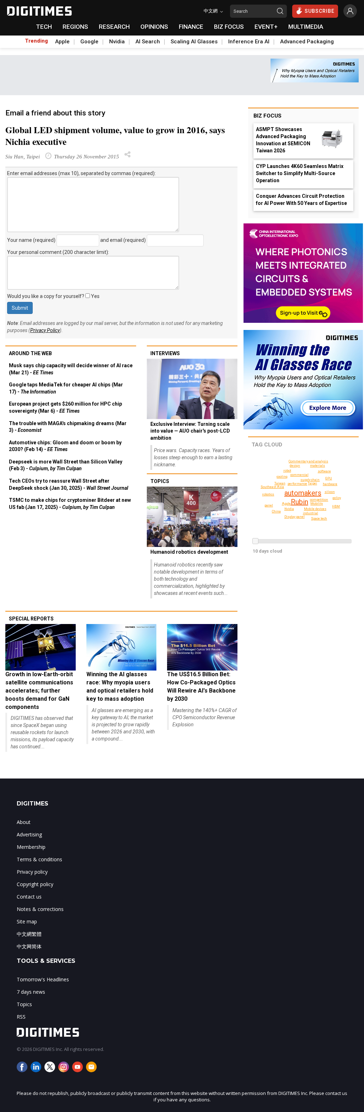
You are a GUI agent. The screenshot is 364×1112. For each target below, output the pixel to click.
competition (319, 499)
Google (89, 41)
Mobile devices (315, 509)
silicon (330, 492)
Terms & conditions (39, 859)
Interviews (165, 353)
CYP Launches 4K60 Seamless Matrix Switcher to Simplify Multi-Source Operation (299, 173)
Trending (36, 41)
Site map (27, 921)
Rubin (299, 502)
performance (297, 484)
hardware (330, 484)
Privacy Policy (45, 330)
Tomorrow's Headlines (43, 979)
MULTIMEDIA (305, 26)
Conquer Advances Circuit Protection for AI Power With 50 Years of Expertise (301, 199)
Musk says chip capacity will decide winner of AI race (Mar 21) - (71, 369)
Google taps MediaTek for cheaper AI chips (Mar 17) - (66, 388)
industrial (310, 513)
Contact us (29, 896)
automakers (302, 493)
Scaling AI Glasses (194, 41)
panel (268, 505)
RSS (21, 1016)
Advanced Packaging (307, 41)
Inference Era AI (248, 41)
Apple (62, 41)
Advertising (29, 834)
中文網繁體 (29, 934)
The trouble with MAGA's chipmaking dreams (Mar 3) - (68, 427)
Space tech (319, 518)
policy (336, 498)
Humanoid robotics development (189, 552)
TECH (44, 26)
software (324, 471)
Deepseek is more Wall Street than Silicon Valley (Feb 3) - (65, 465)
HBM (336, 506)
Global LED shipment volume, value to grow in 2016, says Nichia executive (115, 135)
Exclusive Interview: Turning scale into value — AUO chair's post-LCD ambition (190, 431)
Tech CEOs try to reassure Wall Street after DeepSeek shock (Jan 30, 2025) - (68, 484)
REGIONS (75, 26)
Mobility (316, 503)
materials (317, 465)
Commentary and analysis (308, 461)
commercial (299, 475)
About (24, 822)
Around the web (30, 353)
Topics (159, 481)
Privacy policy (32, 871)
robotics (268, 494)
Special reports (31, 619)
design (295, 465)
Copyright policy (35, 884)
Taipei (312, 483)
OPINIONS (154, 26)
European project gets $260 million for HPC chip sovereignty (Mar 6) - (65, 407)
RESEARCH (114, 26)
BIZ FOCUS (229, 26)
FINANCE (191, 26)
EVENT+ (266, 26)
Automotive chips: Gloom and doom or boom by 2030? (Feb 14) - (65, 446)
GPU (328, 478)
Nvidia (117, 41)
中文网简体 (29, 946)
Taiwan (279, 483)
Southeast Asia (272, 487)
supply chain (310, 480)
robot (287, 470)
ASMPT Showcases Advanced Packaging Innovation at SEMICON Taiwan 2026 (283, 139)
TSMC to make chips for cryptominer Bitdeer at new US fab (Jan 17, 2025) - (70, 503)
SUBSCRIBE (319, 11)
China (276, 511)
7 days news (31, 991)
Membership (31, 847)
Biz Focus (267, 116)
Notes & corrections (40, 909)
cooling (282, 476)
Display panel (294, 517)
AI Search (147, 41)
